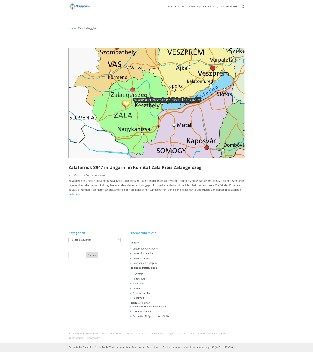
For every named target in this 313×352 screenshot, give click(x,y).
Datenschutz (75, 337)
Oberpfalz (138, 273)
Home (72, 28)
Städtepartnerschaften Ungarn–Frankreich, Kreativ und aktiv (203, 6)
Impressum (93, 337)
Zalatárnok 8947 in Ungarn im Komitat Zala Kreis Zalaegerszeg (134, 167)
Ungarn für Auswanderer (145, 248)
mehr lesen (75, 194)
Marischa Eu (81, 175)
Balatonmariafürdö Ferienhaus (208, 333)
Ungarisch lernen (141, 258)
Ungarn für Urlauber (143, 253)
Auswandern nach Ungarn (83, 333)
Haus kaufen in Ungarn (145, 262)
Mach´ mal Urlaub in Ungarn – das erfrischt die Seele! (132, 333)
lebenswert (98, 175)
